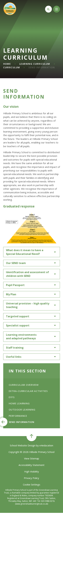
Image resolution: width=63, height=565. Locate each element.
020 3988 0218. (48, 501)
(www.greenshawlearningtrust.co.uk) (31, 503)
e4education (46, 445)
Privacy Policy (31, 478)
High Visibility (31, 471)
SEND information (41, 67)
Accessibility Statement (31, 465)
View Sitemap (31, 458)
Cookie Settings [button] (31, 484)
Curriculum (11, 67)
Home (7, 63)
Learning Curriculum (34, 63)
